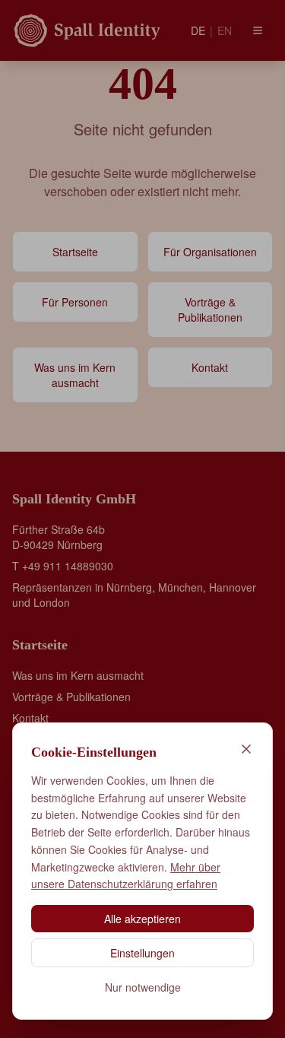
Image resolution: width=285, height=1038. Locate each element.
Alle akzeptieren (142, 918)
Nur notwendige (143, 987)
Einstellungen (142, 952)
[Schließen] (246, 749)
